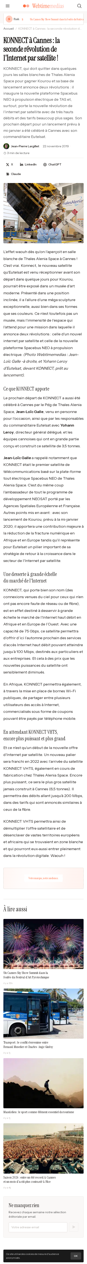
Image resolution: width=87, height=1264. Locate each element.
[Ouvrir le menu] (7, 6)
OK (76, 1255)
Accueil (8, 28)
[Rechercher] (79, 6)
